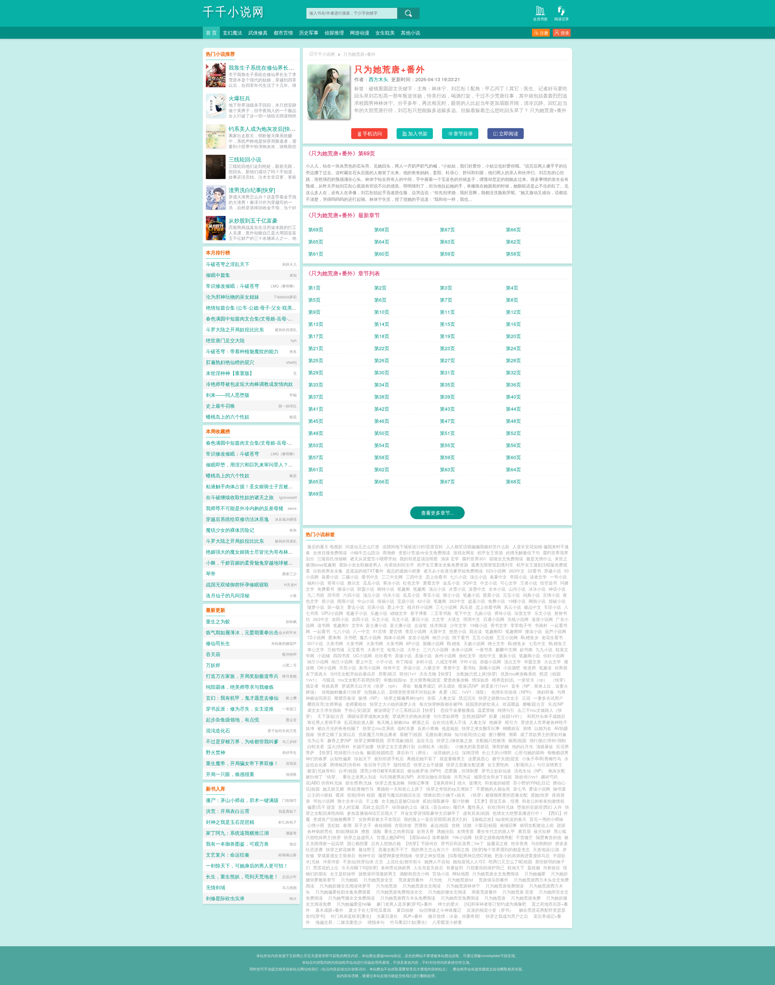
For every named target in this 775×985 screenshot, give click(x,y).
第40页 (513, 396)
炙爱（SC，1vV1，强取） (463, 692)
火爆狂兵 (239, 98)
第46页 (381, 420)
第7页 (446, 299)
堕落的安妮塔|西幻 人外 (539, 807)
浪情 (527, 728)
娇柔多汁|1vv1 (494, 686)
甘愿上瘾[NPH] (391, 837)
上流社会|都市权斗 (403, 861)
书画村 (541, 625)
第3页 (446, 287)
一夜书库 (484, 649)
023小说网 (496, 571)
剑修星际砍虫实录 (225, 898)
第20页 (513, 336)
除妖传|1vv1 (526, 777)
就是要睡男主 (452, 758)
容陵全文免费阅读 (506, 559)
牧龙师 (529, 668)
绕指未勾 (376, 922)
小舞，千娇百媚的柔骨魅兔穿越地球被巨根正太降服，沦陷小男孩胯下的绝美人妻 (293, 562)
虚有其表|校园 (476, 813)
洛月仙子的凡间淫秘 (227, 595)
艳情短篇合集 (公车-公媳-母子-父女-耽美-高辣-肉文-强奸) (266, 307)
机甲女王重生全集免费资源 (442, 565)
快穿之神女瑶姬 (430, 855)
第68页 (381, 229)
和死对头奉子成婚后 (546, 716)
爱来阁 (334, 637)
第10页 (381, 311)
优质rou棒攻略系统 (518, 674)
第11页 (447, 311)
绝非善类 (519, 843)
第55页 (447, 445)
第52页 (513, 432)
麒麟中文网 (506, 649)
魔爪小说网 (370, 637)
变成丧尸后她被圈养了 (334, 819)
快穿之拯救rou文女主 (499, 698)
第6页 (380, 299)
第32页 (513, 372)
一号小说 (558, 577)
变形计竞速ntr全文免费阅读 (424, 552)
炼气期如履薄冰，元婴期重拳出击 (242, 632)
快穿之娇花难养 (340, 849)
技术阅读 (438, 625)
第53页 (315, 445)
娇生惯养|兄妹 (358, 783)
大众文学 (552, 661)
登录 (565, 33)
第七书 (519, 789)
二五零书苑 (440, 613)
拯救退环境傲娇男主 (377, 874)
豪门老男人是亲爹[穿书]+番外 (404, 904)
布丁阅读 (404, 661)
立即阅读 (508, 133)
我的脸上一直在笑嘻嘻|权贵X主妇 (435, 819)
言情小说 (551, 595)
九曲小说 (482, 613)
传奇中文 (391, 668)
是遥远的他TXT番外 (365, 571)
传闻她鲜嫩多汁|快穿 (341, 692)
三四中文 (414, 577)
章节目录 (463, 133)
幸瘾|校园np (395, 680)
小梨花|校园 (485, 825)
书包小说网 (323, 801)
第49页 (315, 432)
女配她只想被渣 (490, 740)
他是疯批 (450, 728)
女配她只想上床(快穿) (476, 674)
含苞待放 (402, 825)
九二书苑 (315, 595)
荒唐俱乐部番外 (495, 880)
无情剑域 (215, 887)
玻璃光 (475, 783)
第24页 (513, 348)
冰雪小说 (457, 589)
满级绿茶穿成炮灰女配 (368, 716)
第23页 (447, 348)
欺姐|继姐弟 (347, 831)
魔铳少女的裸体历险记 (230, 529)
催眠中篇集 (218, 274)
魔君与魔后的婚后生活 (399, 795)
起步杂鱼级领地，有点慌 (232, 719)
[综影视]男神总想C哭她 (470, 855)
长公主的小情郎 (497, 752)
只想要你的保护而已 (485, 867)
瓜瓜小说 (371, 583)
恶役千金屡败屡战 (457, 710)
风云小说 (512, 607)
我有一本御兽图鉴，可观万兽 (237, 843)
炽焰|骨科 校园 (361, 795)
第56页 (513, 445)
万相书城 (335, 649)
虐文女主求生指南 (324, 710)
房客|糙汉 (387, 674)
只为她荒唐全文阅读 (423, 886)
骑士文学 (496, 643)
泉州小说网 (445, 655)
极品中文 (532, 607)
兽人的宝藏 (348, 807)
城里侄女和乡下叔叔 (493, 777)
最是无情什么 (539, 559)
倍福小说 (385, 601)
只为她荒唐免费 (527, 898)
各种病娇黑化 (320, 831)
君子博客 (418, 613)
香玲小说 (502, 613)
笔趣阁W (513, 631)
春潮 (347, 825)
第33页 (315, 384)
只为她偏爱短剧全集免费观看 (344, 892)
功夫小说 (391, 595)
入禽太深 (447, 698)
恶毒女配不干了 (393, 849)
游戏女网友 (463, 552)
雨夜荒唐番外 (486, 892)
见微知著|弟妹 (438, 734)
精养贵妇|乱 (503, 680)
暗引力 (511, 722)
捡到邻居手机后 (389, 758)
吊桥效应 (551, 867)
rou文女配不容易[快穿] (359, 680)
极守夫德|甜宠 (505, 758)
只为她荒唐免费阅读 (506, 886)
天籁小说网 (474, 643)
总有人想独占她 (386, 843)
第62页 (513, 241)
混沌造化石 (218, 730)
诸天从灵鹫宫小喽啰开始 (373, 559)
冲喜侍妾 (331, 861)
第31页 (447, 372)
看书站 (469, 668)
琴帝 (211, 573)
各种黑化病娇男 (396, 867)
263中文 (517, 571)
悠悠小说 (457, 631)
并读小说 (411, 668)
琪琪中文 (471, 619)
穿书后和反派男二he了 (462, 843)
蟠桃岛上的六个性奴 (227, 416)
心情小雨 (315, 825)
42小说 (423, 601)
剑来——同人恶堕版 (227, 394)
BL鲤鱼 (453, 643)
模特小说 (385, 589)
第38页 (381, 396)
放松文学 (467, 655)
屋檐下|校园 (411, 734)
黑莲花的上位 (325, 867)
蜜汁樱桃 (497, 734)
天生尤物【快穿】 (436, 674)
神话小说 (557, 589)
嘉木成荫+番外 (329, 910)
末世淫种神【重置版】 (230, 373)
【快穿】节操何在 (421, 843)
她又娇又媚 (333, 789)
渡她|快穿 (540, 795)
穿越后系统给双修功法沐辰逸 (237, 519)
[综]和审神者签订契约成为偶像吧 (495, 904)
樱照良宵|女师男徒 (324, 704)
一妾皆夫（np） (532, 680)
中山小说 (365, 601)
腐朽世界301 (474, 559)
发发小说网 (418, 637)
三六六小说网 (435, 649)
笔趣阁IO (493, 631)
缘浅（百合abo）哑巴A (442, 807)
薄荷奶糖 (500, 746)
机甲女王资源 (490, 552)
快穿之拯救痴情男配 (494, 837)
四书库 (333, 595)
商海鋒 (389, 552)
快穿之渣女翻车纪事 (481, 728)
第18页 (381, 336)
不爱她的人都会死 (493, 789)
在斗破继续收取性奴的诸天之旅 (240, 497)
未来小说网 (462, 649)
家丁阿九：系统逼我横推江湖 (237, 832)
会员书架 (540, 18)
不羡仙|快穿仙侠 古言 (363, 861)
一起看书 (321, 631)
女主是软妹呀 (342, 874)
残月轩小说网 (420, 607)
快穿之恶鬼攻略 (390, 783)
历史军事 (308, 32)
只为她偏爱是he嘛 (355, 904)
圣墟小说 (403, 655)
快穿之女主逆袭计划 (396, 746)
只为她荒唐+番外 (359, 54)
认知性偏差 (340, 758)
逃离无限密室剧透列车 (492, 565)
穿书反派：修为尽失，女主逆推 (240, 708)
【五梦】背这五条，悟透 (495, 801)
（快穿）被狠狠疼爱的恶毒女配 (498, 795)
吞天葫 (213, 654)
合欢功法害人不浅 (449, 722)
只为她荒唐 (496, 898)
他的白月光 (522, 746)
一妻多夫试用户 (548, 698)
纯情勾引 (505, 710)
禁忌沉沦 (467, 698)
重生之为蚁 (218, 621)
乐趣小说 (378, 613)
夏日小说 (420, 619)
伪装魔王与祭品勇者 (377, 734)
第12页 (513, 311)
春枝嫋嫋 (382, 825)
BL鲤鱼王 (557, 643)
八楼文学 (431, 668)
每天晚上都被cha (393, 722)
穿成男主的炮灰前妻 (411, 716)
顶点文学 (512, 661)
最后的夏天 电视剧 (324, 546)
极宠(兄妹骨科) (321, 771)
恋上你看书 (436, 577)
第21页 (315, 348)
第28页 (513, 360)
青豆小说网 (415, 631)
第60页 (381, 253)
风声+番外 (413, 916)
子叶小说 (468, 661)
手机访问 (372, 133)
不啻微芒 (524, 837)
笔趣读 (545, 668)
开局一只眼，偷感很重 (230, 774)
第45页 (315, 420)
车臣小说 (552, 607)
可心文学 (508, 583)
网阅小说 (537, 601)
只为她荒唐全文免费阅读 (496, 874)
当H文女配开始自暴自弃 (352, 674)
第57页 (315, 457)
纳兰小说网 (317, 661)
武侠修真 (258, 32)
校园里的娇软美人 (483, 704)
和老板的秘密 (497, 783)
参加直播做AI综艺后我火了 (372, 813)
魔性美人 (475, 807)
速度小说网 (542, 619)
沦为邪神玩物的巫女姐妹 (232, 296)
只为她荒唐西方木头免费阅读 (409, 898)
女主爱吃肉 (498, 764)
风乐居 (466, 607)
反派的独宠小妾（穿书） (490, 910)
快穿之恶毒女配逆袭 (465, 764)
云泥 (526, 698)
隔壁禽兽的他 (548, 837)
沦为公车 (315, 740)
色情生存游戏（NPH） (512, 692)
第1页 (314, 287)
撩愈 (365, 831)
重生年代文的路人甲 (496, 831)
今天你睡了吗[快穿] (359, 867)
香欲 (407, 686)
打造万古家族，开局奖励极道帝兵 (242, 675)
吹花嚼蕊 (511, 704)
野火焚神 (215, 752)
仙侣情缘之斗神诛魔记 (440, 910)
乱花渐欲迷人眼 (359, 722)
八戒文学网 (446, 661)
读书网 (323, 625)
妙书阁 (526, 649)
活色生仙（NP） (529, 771)
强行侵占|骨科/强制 (547, 740)
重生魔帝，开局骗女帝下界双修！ (242, 763)
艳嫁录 (495, 722)
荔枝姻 (533, 867)
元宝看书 (355, 649)
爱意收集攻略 (456, 680)
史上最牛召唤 (220, 405)
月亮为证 (462, 777)
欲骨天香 (425, 831)
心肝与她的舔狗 (529, 752)
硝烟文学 (398, 613)
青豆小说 (431, 595)
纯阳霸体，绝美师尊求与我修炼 (240, 686)
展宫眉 (524, 831)
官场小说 (440, 874)
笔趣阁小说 (529, 655)
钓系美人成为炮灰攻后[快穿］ (265, 128)
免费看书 (325, 589)
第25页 (315, 360)
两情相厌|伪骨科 (345, 764)
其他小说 (410, 32)
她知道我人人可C (469, 861)
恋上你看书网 (488, 607)
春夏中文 (498, 577)
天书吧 (350, 637)
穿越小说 (552, 571)
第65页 (315, 241)
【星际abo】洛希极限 (428, 837)
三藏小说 (349, 577)
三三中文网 (392, 577)
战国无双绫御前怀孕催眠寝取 (237, 584)
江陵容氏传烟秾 (332, 559)
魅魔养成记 (424, 686)
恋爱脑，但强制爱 (461, 771)
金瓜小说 (451, 583)
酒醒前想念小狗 (414, 874)
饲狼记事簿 (418, 783)
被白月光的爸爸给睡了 (338, 728)
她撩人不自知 (437, 861)
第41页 (315, 408)
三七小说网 (446, 607)
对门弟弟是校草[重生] (351, 916)
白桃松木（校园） (435, 746)
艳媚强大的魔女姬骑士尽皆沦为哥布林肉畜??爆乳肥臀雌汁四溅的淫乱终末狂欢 (291, 551)
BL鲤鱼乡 (530, 637)
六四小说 (351, 595)
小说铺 (323, 655)
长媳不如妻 (363, 746)
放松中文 (487, 655)
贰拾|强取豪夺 (436, 801)
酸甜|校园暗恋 (380, 752)
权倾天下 (515, 867)
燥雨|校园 (517, 740)
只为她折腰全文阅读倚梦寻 (346, 886)
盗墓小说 (476, 601)
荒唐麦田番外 (412, 880)
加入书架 (417, 133)
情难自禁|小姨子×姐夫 (444, 795)
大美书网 (334, 643)
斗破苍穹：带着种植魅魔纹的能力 (242, 351)
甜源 (561, 825)
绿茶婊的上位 (446, 752)
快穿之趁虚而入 (359, 837)
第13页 (315, 323)
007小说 (315, 643)
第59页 (447, 253)
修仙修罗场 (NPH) (424, 771)
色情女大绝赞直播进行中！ (518, 813)
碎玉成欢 (446, 686)
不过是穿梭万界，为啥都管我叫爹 (242, 741)
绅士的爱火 (448, 904)
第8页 (512, 299)
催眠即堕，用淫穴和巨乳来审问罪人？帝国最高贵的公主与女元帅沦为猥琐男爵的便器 (298, 464)
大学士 (413, 649)
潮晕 (513, 734)
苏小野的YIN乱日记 (531, 783)
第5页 (314, 299)
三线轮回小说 (245, 159)
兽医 (431, 698)
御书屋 (559, 789)
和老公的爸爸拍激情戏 (543, 801)
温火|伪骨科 (338, 746)
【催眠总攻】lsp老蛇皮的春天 (498, 819)
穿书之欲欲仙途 (496, 771)
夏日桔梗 (405, 910)
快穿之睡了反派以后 (336, 734)
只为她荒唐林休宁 (464, 886)
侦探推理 (334, 32)
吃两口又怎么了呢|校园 (510, 861)
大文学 (438, 619)
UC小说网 (362, 655)
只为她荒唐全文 (379, 880)
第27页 (447, 360)
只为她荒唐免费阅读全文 (400, 892)
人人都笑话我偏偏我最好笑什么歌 (478, 546)
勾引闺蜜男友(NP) (397, 777)
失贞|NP (555, 704)
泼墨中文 (477, 589)
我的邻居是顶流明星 (419, 559)
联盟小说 (365, 589)
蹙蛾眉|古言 (534, 704)
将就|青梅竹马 (360, 789)
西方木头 (378, 79)
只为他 (436, 880)
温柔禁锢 (485, 710)
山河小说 (517, 589)
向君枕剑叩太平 (399, 565)
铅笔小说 (395, 649)
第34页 (381, 384)
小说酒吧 (511, 668)
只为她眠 (350, 880)
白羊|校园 (348, 771)
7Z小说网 (316, 637)
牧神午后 (366, 855)
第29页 (315, 372)
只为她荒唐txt (461, 880)
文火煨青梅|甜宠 (425, 680)
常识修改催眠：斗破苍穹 (232, 285)
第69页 (315, 229)
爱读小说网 (539, 789)
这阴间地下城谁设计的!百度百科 (412, 546)
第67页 (447, 229)
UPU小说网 (332, 613)
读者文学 (538, 577)
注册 (544, 33)
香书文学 (498, 625)
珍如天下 (362, 758)
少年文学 (458, 625)
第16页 (513, 323)
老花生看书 (552, 637)
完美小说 (375, 607)
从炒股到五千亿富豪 (253, 220)
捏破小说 (557, 601)
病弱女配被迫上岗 (537, 825)
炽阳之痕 (460, 849)
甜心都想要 (357, 843)
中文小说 (488, 583)
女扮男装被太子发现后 (379, 819)
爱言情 (395, 631)
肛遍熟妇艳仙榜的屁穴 (230, 362)
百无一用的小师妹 (546, 819)
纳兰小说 (440, 637)
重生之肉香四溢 (399, 831)
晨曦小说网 (433, 643)
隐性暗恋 (402, 764)
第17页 (315, 336)
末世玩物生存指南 (434, 777)
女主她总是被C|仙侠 (400, 801)
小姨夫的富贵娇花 (472, 746)
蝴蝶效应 (511, 728)
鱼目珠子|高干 (377, 764)
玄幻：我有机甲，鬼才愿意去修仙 (242, 697)
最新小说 (507, 655)
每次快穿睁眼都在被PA (441, 704)
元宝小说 (511, 595)
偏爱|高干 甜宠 (321, 807)
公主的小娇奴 (320, 795)
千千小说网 (234, 12)
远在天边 (425, 740)
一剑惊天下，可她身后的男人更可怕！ (247, 865)
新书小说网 (369, 668)
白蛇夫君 (315, 746)
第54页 (381, 445)
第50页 (381, 432)
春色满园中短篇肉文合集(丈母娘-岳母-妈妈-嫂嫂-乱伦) (264, 318)
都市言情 (283, 32)
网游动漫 (359, 32)
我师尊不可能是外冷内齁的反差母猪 (244, 508)
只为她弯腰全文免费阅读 (352, 898)
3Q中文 (470, 583)
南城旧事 (508, 825)
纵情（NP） (369, 698)
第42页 (381, 408)
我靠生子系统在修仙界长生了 (264, 67)
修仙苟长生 (218, 643)
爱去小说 (355, 607)
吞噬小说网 (490, 661)
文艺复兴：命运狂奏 (227, 854)
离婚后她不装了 (422, 758)
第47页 (447, 420)
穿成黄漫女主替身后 (336, 855)
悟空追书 (548, 583)
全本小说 (497, 589)
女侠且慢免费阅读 (330, 552)
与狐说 (328, 680)
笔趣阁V (340, 625)
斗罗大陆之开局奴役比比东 (235, 329)
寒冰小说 (391, 583)
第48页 (513, 420)
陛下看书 (460, 637)
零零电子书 (521, 625)
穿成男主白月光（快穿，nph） (370, 686)
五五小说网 (507, 637)
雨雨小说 (345, 601)
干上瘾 (372, 801)
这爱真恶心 (478, 758)
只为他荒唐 (388, 886)
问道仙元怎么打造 (362, 546)
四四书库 (341, 655)
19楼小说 (517, 601)
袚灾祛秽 (542, 831)
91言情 (379, 631)
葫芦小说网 (555, 631)
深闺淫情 (470, 752)
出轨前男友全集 (328, 571)
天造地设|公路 (546, 849)
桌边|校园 (439, 825)
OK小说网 (326, 668)
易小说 (328, 601)
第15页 (447, 323)
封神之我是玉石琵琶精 (230, 821)
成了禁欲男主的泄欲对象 (543, 734)
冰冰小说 (537, 589)
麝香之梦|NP (339, 740)
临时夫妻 (405, 728)
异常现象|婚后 (400, 740)
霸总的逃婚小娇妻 (403, 571)
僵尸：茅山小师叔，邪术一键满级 (242, 800)
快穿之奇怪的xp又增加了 (449, 789)
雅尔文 (353, 583)
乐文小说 (542, 613)
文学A (357, 625)
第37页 (315, 396)
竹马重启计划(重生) (408, 922)
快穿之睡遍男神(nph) (404, 698)
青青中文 (451, 668)
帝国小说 (518, 577)
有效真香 (330, 686)
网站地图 (460, 874)
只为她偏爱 (536, 874)
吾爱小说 (330, 577)
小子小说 (384, 661)
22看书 (534, 571)
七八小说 (458, 577)
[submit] (408, 13)
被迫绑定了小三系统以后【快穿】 (405, 710)
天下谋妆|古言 (330, 716)
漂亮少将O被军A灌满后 (382, 771)
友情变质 (465, 831)
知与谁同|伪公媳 (470, 734)
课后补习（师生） (413, 752)
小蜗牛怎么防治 (365, 552)
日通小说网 (493, 619)
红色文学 (411, 583)
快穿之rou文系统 (378, 728)
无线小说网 (518, 619)
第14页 (381, 323)
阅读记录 (561, 18)
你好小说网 (553, 655)
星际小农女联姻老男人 (360, 565)
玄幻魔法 (232, 32)
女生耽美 (385, 32)
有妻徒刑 (454, 867)
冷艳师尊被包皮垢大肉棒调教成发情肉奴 (249, 383)
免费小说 (496, 601)
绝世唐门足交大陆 (225, 340)
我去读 (475, 631)
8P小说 (413, 643)
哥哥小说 (335, 583)
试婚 (467, 825)
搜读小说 (345, 589)
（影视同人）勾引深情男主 (537, 764)
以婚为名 (542, 728)
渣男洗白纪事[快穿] (252, 190)
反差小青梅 (428, 728)
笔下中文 (462, 613)
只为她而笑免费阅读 (461, 898)
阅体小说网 (394, 637)
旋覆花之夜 (497, 843)
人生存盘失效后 (428, 867)
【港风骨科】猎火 (449, 783)
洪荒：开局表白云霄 (227, 811)
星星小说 (491, 595)
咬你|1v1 (408, 674)
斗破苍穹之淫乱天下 (227, 263)
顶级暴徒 (544, 746)
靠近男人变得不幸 (324, 722)
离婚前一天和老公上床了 (400, 789)
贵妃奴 (333, 825)
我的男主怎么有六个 (430, 849)
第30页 (381, 372)
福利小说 (315, 583)
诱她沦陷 (445, 831)
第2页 (380, 287)
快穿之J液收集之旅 (455, 740)
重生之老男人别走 (360, 777)
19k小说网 (462, 837)
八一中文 (361, 631)
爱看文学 (431, 583)
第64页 (381, 241)
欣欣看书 (383, 655)
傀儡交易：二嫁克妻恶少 (338, 922)
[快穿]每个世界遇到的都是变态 (501, 849)
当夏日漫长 (387, 916)
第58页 (513, 253)
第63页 (447, 241)
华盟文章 (532, 661)
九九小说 (544, 649)
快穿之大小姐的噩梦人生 (393, 704)
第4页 (512, 287)
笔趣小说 (471, 595)
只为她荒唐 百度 (519, 892)
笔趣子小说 (356, 613)
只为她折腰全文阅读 (448, 892)
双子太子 (363, 825)
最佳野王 (366, 849)
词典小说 (531, 595)
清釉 (377, 831)
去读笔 (420, 625)
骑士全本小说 (350, 801)
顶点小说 (478, 577)
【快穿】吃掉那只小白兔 (340, 752)
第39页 (447, 396)
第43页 (447, 408)
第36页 (513, 384)
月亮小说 (347, 668)
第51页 (447, 432)
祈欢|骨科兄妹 (500, 807)
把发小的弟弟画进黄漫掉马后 (522, 855)
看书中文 (369, 577)
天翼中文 (437, 631)
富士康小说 (376, 625)
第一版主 (335, 607)
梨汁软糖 (460, 801)
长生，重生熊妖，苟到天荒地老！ (242, 876)
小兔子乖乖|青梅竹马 (541, 758)
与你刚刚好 (541, 843)
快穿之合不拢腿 (428, 764)
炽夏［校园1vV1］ (506, 716)
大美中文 (375, 649)
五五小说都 (482, 637)
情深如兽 (480, 680)
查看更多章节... (437, 512)
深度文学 (522, 613)
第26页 (381, 360)
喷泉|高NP (468, 686)
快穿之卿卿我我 (369, 740)
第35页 (447, 384)
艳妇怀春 (545, 692)
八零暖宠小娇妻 (447, 922)
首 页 (211, 32)
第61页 (315, 253)
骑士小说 (451, 595)
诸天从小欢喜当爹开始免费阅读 (453, 571)
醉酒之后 (420, 722)
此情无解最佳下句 (523, 552)
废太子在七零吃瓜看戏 (370, 910)
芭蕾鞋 (420, 825)
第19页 (447, 336)
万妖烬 (213, 665)
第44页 (513, 408)
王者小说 (528, 583)
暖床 (340, 795)
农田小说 (340, 619)
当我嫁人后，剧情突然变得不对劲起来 (400, 692)
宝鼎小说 (405, 601)
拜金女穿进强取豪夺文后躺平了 (430, 813)
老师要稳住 (356, 704)
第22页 (381, 348)
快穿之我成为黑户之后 (507, 916)
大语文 (453, 619)
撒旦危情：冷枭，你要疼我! (454, 916)
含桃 (455, 825)
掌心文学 (315, 649)
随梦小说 (315, 607)
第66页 (513, 229)
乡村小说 (424, 661)
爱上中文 (395, 607)
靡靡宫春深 (344, 698)
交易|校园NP (474, 716)
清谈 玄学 (450, 559)
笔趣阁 (403, 589)
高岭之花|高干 (375, 807)
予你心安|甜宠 (357, 710)
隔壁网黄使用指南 (395, 855)
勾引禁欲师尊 (446, 716)
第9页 (314, 311)
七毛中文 (537, 643)
